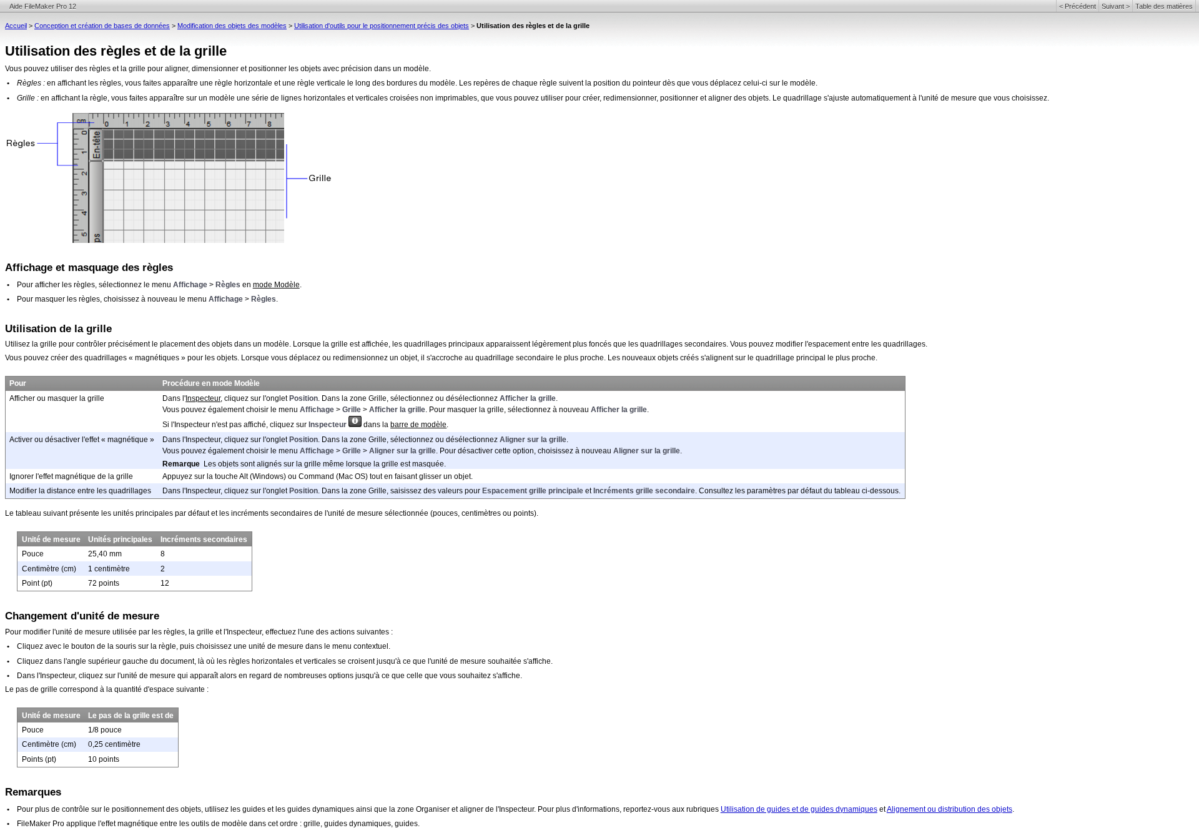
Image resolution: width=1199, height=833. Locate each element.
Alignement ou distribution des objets (949, 809)
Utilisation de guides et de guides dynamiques (799, 809)
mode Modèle (276, 284)
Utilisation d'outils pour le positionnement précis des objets (381, 25)
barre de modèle (418, 424)
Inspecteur (202, 398)
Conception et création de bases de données (102, 25)
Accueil (16, 25)
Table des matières (1164, 6)
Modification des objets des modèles (232, 25)
